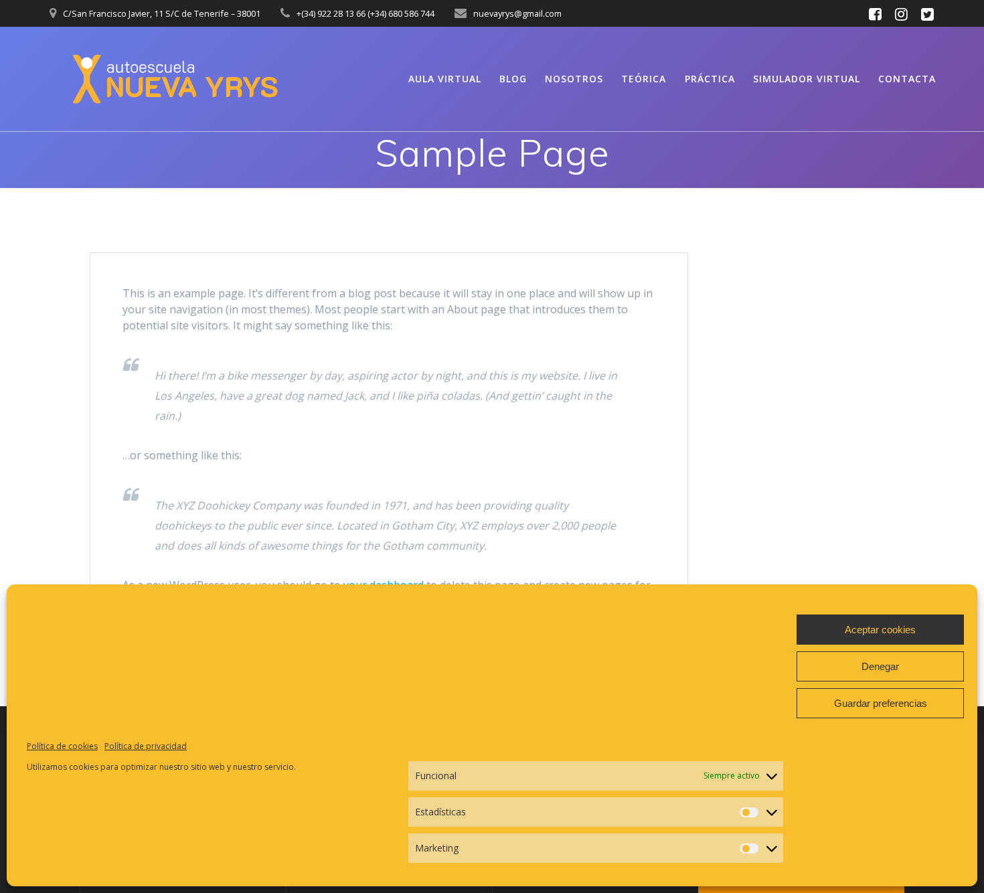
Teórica (643, 78)
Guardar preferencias (880, 703)
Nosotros (574, 78)
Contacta (907, 78)
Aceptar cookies (880, 629)
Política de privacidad (145, 746)
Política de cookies (62, 746)
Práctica (710, 78)
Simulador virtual (806, 78)
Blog (513, 78)
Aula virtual (444, 78)
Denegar (880, 666)
